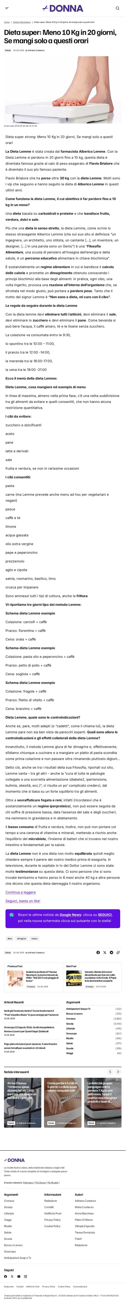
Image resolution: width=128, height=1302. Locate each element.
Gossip (70, 1023)
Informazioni (52, 1194)
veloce (34, 938)
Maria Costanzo (84, 1207)
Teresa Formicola (85, 1232)
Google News (70, 915)
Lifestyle (70, 1028)
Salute (8, 50)
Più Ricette (53, 1182)
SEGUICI (105, 915)
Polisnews (28, 1182)
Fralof (78, 1238)
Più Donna (40, 1182)
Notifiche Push (53, 1213)
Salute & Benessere (22, 22)
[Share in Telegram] (111, 952)
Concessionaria (80, 1286)
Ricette (70, 1038)
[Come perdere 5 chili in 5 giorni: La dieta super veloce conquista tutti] (62, 1103)
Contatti (49, 1207)
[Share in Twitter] (105, 952)
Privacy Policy (52, 1219)
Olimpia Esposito (84, 1226)
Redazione (50, 1200)
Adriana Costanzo (85, 1200)
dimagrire (21, 938)
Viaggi (69, 1053)
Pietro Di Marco (84, 1219)
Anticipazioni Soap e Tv (78, 1008)
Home (7, 22)
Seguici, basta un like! (23, 901)
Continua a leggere (21, 892)
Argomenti (11, 1194)
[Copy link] (118, 952)
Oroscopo (71, 1033)
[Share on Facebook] (98, 952)
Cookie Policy (52, 1226)
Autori (79, 1194)
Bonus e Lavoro (74, 1013)
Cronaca (31, 986)
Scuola (70, 1048)
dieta (10, 938)
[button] (7, 8)
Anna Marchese (84, 1213)
